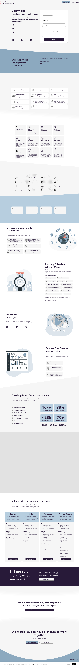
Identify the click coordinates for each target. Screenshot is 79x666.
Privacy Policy (44, 664)
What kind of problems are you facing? (50, 31)
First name (44, 14)
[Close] (77, 664)
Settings (68, 664)
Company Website (46, 25)
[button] (13, 559)
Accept (74, 664)
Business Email (45, 20)
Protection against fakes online (8, 3)
